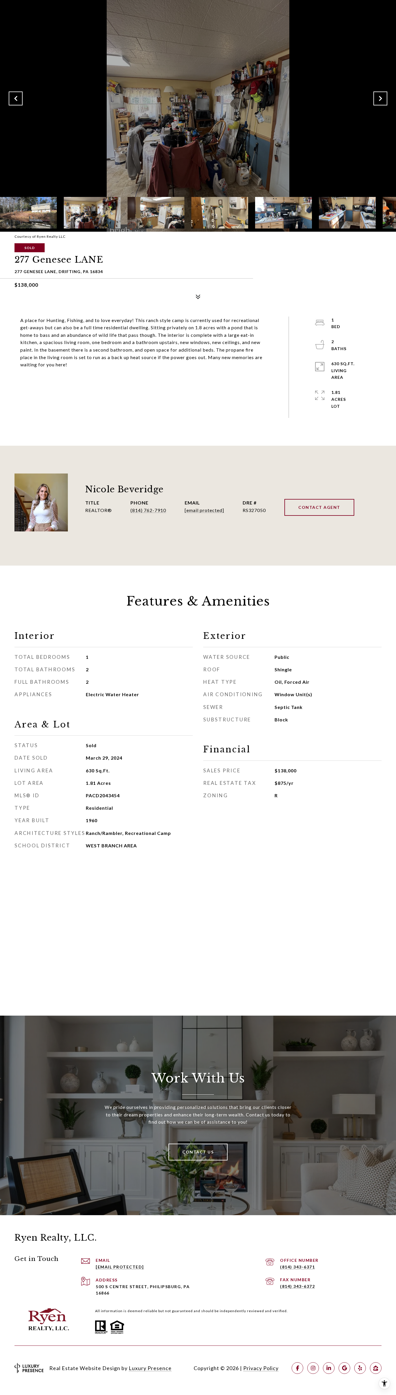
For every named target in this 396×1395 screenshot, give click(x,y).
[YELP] (360, 1368)
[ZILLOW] (376, 1368)
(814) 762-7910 (148, 510)
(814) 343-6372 (297, 1286)
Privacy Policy (261, 1368)
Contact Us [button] (198, 1151)
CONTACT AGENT (319, 507)
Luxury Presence (150, 1368)
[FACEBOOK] (297, 1368)
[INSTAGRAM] (313, 1368)
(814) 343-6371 (297, 1266)
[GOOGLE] (344, 1368)
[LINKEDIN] (329, 1368)
